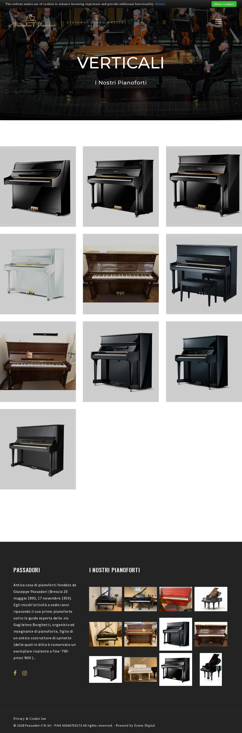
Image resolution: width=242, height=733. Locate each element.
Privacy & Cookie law (29, 718)
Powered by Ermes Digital (135, 725)
